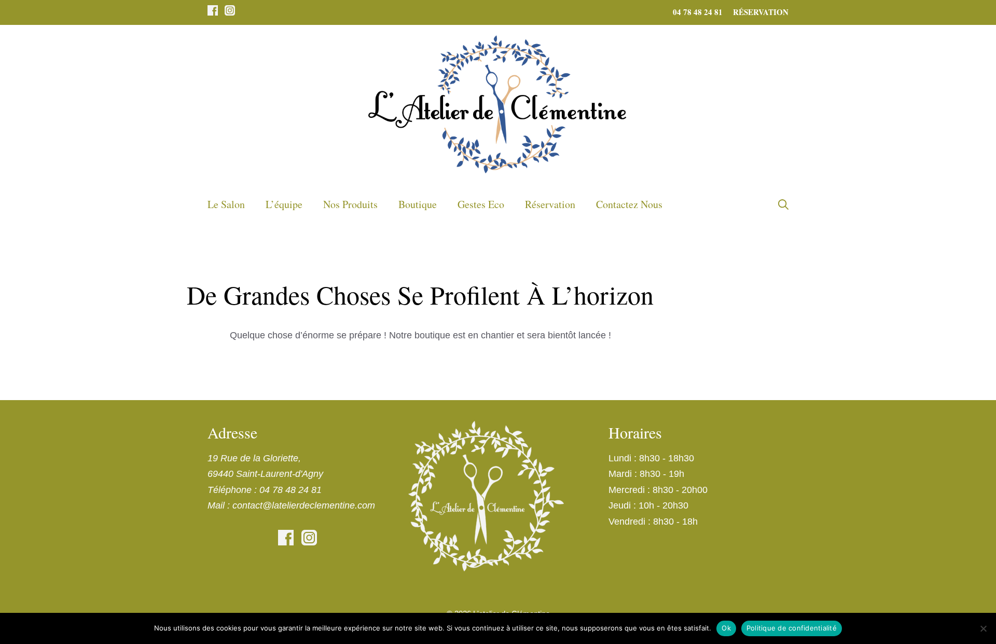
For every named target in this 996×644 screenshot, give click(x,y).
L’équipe (284, 204)
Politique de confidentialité (791, 628)
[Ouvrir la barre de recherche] (783, 204)
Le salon (226, 204)
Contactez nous (629, 204)
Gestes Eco (481, 204)
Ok (726, 628)
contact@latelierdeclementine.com (303, 505)
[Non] (983, 628)
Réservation (761, 12)
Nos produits (350, 204)
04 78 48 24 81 (698, 12)
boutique (417, 204)
